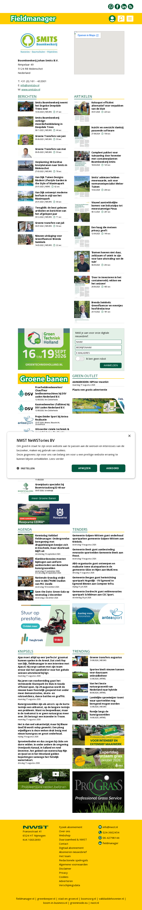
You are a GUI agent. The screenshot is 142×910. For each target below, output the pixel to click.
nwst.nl (95, 902)
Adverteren (66, 881)
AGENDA (25, 529)
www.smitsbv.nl (30, 89)
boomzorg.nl (88, 898)
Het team (65, 856)
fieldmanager (110, 843)
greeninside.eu (79, 902)
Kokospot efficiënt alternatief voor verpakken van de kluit (107, 105)
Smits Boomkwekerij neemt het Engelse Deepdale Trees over (51, 105)
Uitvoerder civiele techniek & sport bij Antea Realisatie (52, 430)
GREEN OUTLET (85, 375)
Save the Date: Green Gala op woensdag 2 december (52, 593)
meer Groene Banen (44, 498)
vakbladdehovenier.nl (111, 898)
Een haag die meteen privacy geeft (104, 229)
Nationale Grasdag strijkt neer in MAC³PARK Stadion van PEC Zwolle (50, 580)
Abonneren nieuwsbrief (73, 852)
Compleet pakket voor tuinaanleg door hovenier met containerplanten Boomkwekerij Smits (106, 157)
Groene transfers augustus (106, 657)
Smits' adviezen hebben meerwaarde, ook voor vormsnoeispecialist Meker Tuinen (107, 182)
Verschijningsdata (69, 885)
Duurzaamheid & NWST (73, 839)
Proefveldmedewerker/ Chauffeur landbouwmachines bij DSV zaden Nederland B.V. (50, 392)
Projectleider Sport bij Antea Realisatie (51, 418)
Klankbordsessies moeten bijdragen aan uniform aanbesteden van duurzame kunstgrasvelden (51, 563)
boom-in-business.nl (55, 902)
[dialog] (71, 455)
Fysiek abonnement (70, 827)
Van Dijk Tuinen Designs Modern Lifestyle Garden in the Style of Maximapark (51, 180)
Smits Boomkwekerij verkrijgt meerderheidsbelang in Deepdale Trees (49, 122)
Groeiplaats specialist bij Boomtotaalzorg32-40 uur (50, 486)
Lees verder (56, 458)
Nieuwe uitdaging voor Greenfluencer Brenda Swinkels (48, 239)
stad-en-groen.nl (68, 898)
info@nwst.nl (110, 827)
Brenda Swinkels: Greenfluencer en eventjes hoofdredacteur (107, 305)
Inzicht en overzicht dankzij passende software (107, 129)
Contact (63, 843)
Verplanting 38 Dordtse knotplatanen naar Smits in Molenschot (51, 165)
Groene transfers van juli (49, 222)
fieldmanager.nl (25, 898)
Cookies (63, 877)
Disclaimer (65, 868)
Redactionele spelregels (73, 860)
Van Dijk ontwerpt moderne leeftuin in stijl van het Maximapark (51, 195)
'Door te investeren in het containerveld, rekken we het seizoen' (106, 280)
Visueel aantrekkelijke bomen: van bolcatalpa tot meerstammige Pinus (107, 205)
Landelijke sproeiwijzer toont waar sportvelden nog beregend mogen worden (107, 700)
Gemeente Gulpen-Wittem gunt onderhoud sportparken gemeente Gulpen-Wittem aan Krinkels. (98, 538)
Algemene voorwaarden (73, 864)
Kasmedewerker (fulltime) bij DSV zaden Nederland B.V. (52, 406)
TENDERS (79, 529)
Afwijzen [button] (84, 468)
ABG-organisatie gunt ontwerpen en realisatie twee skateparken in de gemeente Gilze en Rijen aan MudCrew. (95, 566)
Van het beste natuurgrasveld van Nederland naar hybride (103, 686)
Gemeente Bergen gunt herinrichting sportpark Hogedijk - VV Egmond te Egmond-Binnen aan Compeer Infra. (94, 580)
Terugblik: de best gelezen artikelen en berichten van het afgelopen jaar (51, 210)
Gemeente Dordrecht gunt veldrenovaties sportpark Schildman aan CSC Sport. (97, 593)
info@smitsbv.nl (30, 85)
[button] (26, 468)
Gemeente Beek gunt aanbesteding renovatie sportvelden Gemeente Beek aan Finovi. (97, 552)
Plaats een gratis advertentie (89, 389)
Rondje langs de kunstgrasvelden (100, 713)
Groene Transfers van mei (50, 149)
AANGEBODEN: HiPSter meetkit (90, 382)
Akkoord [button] (112, 468)
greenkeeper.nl (46, 898)
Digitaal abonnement (71, 847)
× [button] (129, 436)
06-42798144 (111, 837)
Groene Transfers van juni (50, 136)
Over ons (64, 831)
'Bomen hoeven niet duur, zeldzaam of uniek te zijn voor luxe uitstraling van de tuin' (107, 257)
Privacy (63, 872)
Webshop (64, 835)
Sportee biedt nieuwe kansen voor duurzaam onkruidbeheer (107, 672)
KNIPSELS (25, 651)
